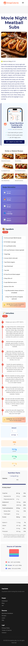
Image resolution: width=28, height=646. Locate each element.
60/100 (14, 61)
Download (4, 601)
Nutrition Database (7, 613)
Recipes (4, 615)
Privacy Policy (6, 628)
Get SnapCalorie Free (14, 142)
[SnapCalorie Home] (11, 2)
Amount (14, 428)
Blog (3, 603)
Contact (4, 632)
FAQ (3, 620)
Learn (3, 618)
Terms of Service (7, 630)
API (3, 605)
